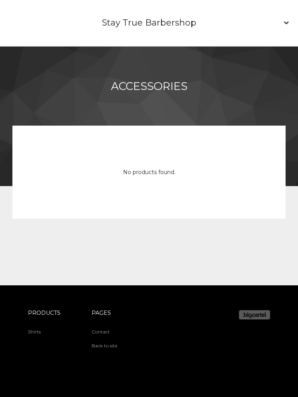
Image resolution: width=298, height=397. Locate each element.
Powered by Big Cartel (254, 314)
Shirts (34, 332)
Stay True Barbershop (149, 22)
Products (44, 312)
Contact (101, 332)
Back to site (104, 346)
